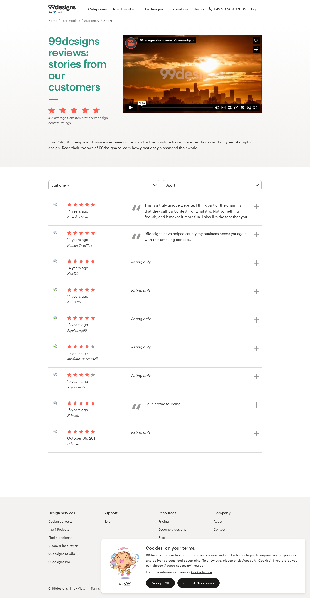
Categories (97, 9)
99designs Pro (59, 562)
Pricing (163, 521)
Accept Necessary (198, 583)
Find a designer (151, 9)
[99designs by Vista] (62, 9)
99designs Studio (61, 554)
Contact (219, 529)
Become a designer (172, 529)
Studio (198, 9)
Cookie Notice (201, 572)
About (218, 521)
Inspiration (178, 9)
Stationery (92, 20)
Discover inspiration (63, 546)
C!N (127, 583)
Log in (256, 9)
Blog (161, 537)
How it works (122, 9)
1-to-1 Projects (58, 529)
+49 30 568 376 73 (230, 9)
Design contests (60, 521)
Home (53, 20)
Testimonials (71, 20)
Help (107, 521)
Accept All (160, 583)
